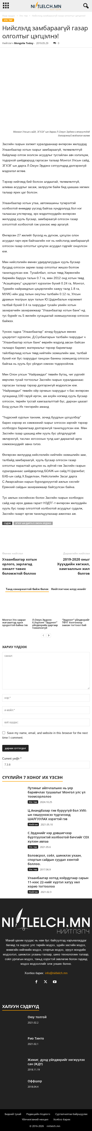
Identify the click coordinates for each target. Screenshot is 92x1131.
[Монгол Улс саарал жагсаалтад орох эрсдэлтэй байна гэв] (16, 607)
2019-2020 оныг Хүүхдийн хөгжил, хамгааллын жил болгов (73, 566)
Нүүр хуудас (8, 15)
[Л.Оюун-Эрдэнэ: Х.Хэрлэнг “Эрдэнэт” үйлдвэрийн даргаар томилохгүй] (46, 607)
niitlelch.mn (53, 1126)
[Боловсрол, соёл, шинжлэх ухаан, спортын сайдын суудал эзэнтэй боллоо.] (13, 860)
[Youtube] (55, 982)
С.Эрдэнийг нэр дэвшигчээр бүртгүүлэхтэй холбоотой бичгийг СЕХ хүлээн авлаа (58, 837)
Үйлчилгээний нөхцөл (35, 1119)
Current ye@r (11, 758)
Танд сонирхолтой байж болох (27, 589)
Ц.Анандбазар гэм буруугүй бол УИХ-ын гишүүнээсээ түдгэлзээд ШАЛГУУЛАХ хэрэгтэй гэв (57, 814)
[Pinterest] (27, 54)
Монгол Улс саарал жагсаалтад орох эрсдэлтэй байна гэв (15, 622)
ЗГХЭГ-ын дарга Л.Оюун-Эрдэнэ (33, 523)
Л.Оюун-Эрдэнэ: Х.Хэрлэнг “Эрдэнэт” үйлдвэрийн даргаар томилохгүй (45, 623)
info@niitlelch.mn (56, 973)
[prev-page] (43, 635)
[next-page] (48, 635)
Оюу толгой (37, 1017)
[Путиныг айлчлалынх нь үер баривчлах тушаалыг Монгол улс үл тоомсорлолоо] (13, 794)
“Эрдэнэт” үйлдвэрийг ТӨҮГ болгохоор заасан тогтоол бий (76, 622)
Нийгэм (33, 824)
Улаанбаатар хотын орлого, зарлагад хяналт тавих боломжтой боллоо (19, 566)
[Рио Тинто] (13, 1044)
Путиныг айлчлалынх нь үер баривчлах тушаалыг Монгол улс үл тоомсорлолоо (57, 792)
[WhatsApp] (37, 54)
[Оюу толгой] (13, 1023)
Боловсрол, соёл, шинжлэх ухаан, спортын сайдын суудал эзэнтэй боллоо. (55, 859)
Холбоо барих (61, 1119)
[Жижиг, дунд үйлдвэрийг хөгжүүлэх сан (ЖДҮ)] (13, 1066)
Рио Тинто (36, 1038)
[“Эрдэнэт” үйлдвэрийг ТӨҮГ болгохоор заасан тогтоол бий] (76, 607)
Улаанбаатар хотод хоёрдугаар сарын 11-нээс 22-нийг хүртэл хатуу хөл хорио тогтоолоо (58, 882)
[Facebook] (6, 54)
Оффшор (35, 1081)
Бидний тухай (13, 1114)
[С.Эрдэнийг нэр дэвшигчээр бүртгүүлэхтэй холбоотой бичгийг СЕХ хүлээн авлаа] (13, 839)
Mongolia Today (23, 43)
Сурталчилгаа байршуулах (71, 1114)
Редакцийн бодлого (38, 1114)
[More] (48, 54)
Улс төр (23, 15)
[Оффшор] (13, 1087)
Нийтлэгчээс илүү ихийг (68, 589)
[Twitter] (17, 54)
